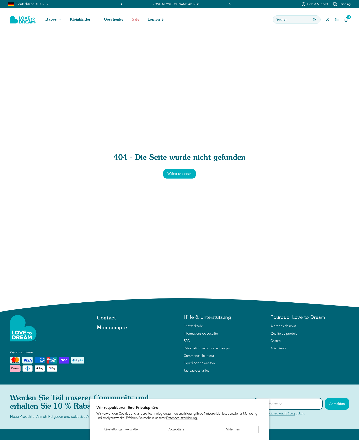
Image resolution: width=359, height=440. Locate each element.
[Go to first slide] (230, 4)
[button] (53, 19)
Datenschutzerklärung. (182, 417)
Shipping (345, 4)
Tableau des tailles (196, 371)
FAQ (187, 341)
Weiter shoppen (179, 173)
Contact (106, 318)
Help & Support (317, 4)
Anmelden (337, 403)
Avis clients (278, 348)
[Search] (314, 20)
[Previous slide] (121, 4)
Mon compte (112, 327)
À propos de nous (283, 326)
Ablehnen (233, 429)
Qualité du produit (283, 334)
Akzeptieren (177, 429)
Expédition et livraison (199, 363)
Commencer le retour (199, 356)
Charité (275, 341)
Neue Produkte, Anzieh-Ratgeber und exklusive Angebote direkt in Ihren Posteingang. (78, 416)
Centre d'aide (193, 326)
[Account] (328, 19)
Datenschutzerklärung (281, 413)
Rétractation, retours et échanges (207, 348)
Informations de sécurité (201, 334)
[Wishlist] (337, 19)
